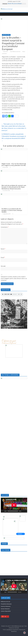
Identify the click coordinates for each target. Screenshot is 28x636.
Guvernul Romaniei (5, 606)
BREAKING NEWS (6, 34)
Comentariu (5, 227)
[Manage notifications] (24, 633)
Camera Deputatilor (6, 611)
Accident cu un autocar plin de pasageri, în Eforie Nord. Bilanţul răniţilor (12, 210)
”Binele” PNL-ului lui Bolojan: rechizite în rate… (15, 4)
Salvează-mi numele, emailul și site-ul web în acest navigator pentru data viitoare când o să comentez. (14, 278)
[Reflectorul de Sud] (2, 14)
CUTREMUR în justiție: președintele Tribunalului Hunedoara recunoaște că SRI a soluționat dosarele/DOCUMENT (14, 137)
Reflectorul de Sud (5, 601)
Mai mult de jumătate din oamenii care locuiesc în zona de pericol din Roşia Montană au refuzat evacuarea (14, 187)
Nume (3, 249)
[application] (14, 505)
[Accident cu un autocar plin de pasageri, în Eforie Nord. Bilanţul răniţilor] (14, 194)
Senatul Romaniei (5, 608)
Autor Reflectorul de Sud (15, 51)
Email (3, 257)
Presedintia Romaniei (6, 604)
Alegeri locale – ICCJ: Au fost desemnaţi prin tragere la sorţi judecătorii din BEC (14, 164)
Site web (3, 266)
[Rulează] (3, 511)
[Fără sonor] (23, 511)
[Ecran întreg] (25, 511)
